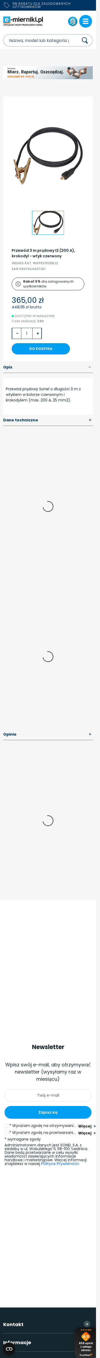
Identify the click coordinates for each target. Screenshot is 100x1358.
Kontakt (46, 1324)
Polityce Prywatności (60, 1163)
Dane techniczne (47, 420)
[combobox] (36, 40)
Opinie (47, 734)
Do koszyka (40, 348)
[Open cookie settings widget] (9, 1349)
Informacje (46, 1342)
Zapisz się (48, 1112)
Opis (47, 367)
